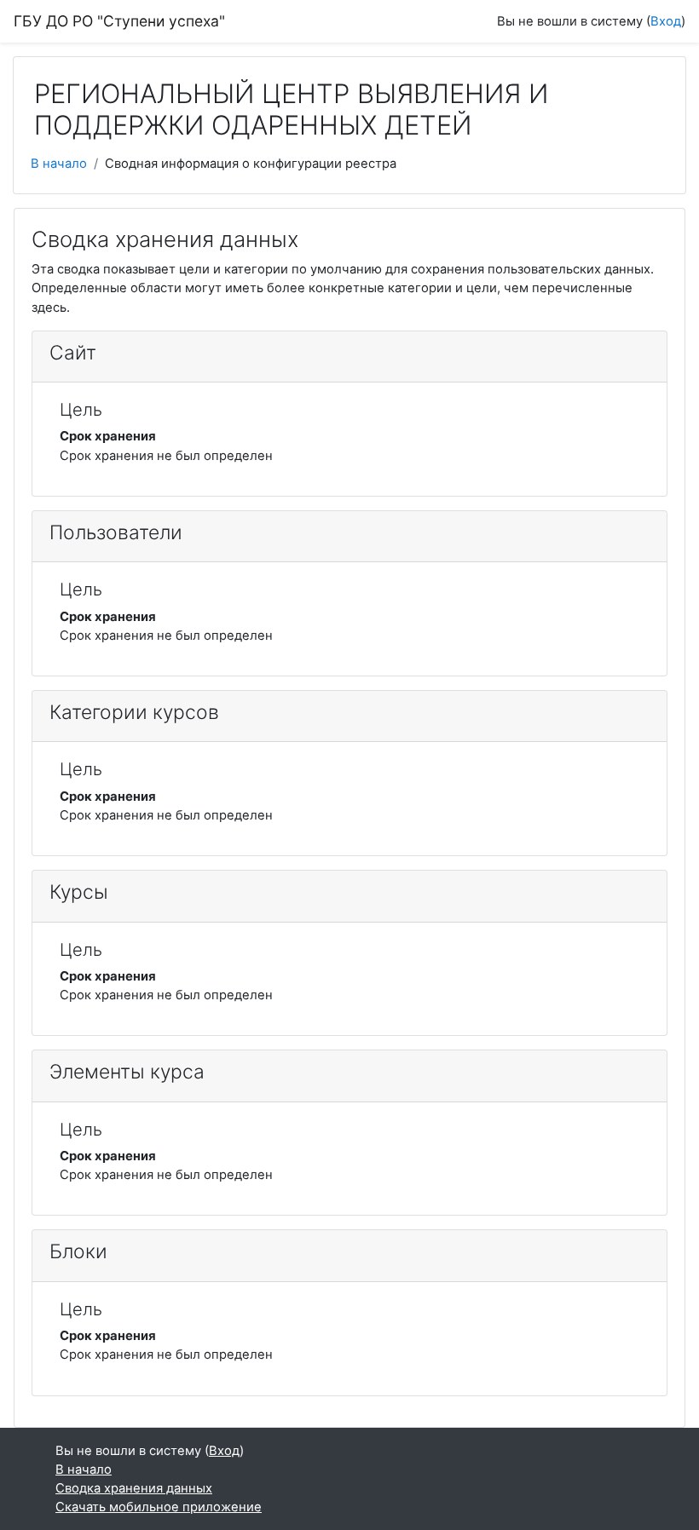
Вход (665, 21)
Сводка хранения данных (133, 1488)
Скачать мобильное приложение (158, 1507)
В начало (59, 163)
